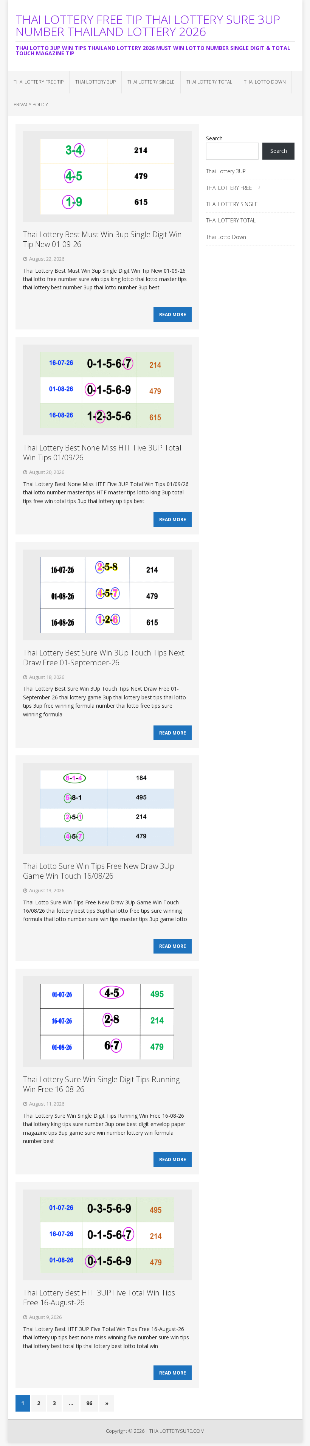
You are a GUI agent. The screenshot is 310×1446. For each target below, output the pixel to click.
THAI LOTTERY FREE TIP (39, 82)
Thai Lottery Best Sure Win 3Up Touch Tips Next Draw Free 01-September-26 (103, 658)
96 (89, 1403)
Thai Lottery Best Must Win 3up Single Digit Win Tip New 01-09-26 (102, 239)
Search (214, 138)
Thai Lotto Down (265, 82)
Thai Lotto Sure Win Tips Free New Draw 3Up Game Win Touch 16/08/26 (98, 871)
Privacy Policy (31, 104)
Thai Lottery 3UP (95, 82)
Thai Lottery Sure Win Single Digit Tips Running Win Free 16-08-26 (101, 1084)
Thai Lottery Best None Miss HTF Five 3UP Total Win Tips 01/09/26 (102, 453)
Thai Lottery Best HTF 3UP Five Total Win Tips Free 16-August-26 (99, 1298)
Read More (172, 314)
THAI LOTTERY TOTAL (209, 82)
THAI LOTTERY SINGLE (151, 82)
